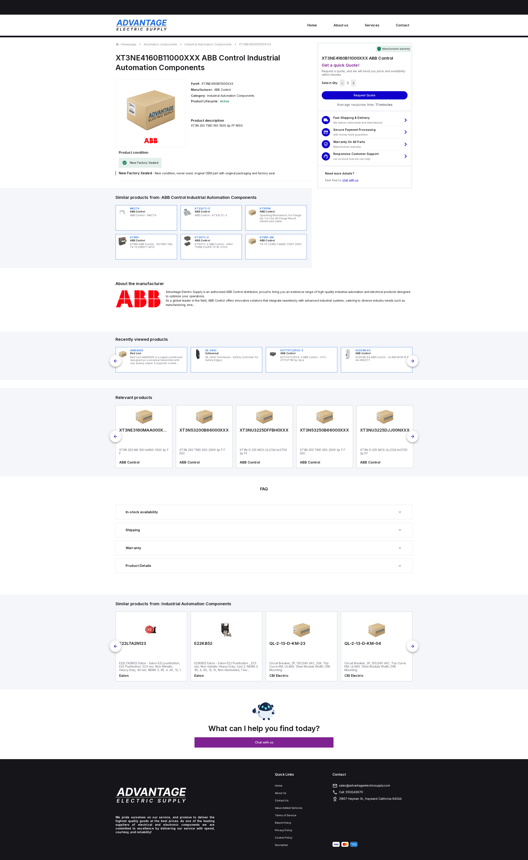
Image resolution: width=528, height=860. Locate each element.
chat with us (350, 180)
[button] (364, 120)
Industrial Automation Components (208, 44)
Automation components (160, 44)
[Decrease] (342, 83)
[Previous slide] (115, 361)
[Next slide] (412, 361)
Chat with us (264, 742)
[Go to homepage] (165, 795)
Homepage (128, 44)
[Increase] (353, 83)
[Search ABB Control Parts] (138, 307)
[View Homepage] (141, 25)
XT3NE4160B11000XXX (255, 44)
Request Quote (364, 95)
